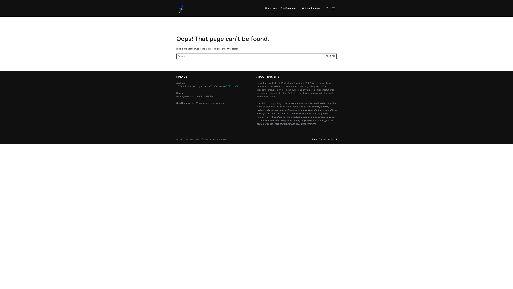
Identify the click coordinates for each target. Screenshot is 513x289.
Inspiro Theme (318, 139)
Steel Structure (288, 8)
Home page (271, 8)
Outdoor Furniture (311, 8)
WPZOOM (332, 139)
